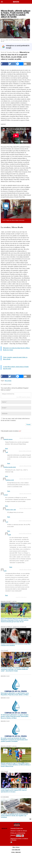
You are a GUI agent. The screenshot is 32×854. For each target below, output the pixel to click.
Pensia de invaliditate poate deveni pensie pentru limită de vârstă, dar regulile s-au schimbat (14, 815)
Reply (6, 448)
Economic (5, 797)
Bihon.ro (4, 828)
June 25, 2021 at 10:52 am (25, 451)
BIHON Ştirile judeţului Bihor (13, 627)
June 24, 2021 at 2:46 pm (25, 438)
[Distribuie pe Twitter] (12, 63)
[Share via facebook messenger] (19, 63)
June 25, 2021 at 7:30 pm (25, 569)
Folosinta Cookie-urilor (17, 828)
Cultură (4, 651)
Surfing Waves (23, 597)
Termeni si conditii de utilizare (19, 830)
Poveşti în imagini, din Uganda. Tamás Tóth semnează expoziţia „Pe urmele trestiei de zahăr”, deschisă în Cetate (15, 669)
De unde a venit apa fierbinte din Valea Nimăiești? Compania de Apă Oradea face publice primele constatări (14, 739)
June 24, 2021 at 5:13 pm (25, 465)
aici (20, 431)
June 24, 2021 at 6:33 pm (25, 493)
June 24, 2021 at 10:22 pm (25, 520)
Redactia (13, 835)
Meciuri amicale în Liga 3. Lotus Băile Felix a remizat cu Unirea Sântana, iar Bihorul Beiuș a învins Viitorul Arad (15, 764)
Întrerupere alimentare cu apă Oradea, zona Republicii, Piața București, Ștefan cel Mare (15, 693)
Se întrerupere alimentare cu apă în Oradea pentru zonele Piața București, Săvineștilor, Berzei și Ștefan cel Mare (15, 716)
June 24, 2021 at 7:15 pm (25, 508)
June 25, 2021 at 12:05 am (25, 533)
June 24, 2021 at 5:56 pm (25, 478)
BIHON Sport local (9, 601)
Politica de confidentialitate (18, 833)
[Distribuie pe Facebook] (4, 63)
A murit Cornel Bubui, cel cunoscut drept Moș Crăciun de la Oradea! (15, 644)
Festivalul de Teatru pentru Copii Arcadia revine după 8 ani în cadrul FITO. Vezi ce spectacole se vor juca (14, 790)
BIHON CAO (5, 676)
